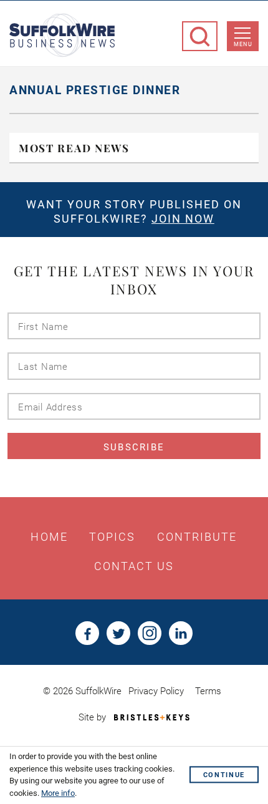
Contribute (197, 537)
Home (49, 537)
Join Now (182, 218)
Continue (224, 775)
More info (58, 793)
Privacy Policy (156, 691)
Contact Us (134, 566)
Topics (112, 537)
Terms (208, 691)
